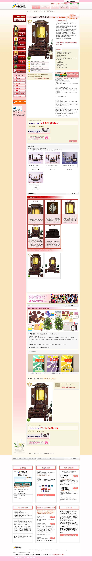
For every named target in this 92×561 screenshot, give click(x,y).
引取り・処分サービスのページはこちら (62, 115)
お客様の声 (44, 458)
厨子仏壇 (40, 11)
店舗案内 (39, 458)
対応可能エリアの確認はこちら (61, 96)
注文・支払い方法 (32, 458)
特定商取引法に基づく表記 (58, 554)
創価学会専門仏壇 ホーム (18, 458)
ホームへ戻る (29, 11)
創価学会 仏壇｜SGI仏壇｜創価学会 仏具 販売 (21, 0)
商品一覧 (35, 11)
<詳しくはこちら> (35, 169)
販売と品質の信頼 (51, 458)
